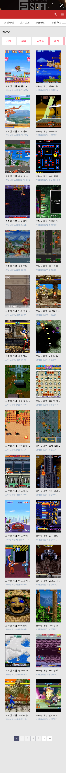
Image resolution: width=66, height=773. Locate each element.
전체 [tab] (8, 40)
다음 (44, 738)
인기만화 (25, 22)
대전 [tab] (56, 40)
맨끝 (49, 738)
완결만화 (40, 22)
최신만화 (9, 22)
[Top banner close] (61, 5)
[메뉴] (62, 14)
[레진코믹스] (6, 14)
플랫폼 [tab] (40, 40)
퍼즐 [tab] (23, 40)
